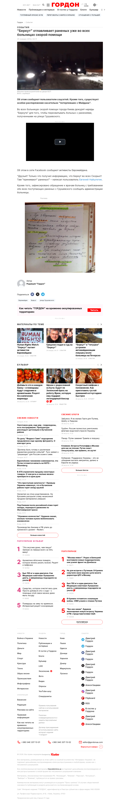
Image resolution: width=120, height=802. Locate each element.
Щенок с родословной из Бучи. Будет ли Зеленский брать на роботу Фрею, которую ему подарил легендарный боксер (58, 392)
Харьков (64, 658)
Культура (21, 663)
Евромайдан (23, 300)
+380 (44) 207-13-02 (61, 742)
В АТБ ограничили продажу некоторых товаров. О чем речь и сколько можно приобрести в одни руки (35, 474)
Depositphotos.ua (54, 769)
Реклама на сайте (25, 710)
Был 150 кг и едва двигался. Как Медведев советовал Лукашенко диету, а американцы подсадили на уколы (84, 587)
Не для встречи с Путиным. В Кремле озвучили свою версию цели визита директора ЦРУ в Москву (85, 572)
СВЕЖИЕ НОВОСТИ (27, 418)
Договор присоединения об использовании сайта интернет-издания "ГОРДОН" (48, 731)
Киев (62, 638)
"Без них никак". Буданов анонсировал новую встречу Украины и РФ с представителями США (85, 611)
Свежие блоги (70, 414)
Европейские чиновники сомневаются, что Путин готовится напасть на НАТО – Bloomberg (37, 463)
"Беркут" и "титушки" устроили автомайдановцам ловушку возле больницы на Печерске (88, 350)
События (29, 22)
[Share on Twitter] (37, 294)
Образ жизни (23, 673)
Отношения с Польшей (89, 15)
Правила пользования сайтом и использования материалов (48, 707)
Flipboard (90, 698)
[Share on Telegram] (43, 294)
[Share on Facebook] (32, 294)
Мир (19, 653)
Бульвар (94, 9)
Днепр (63, 663)
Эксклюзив (44, 671)
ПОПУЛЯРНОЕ (69, 551)
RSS (87, 703)
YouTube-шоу (45, 691)
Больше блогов (82, 470)
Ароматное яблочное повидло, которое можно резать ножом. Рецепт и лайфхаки (40, 562)
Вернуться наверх (89, 747)
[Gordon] (65, 5)
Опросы (42, 686)
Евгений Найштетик (90, 179)
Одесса (63, 648)
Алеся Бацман (92, 685)
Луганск (64, 673)
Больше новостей (37, 535)
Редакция (21, 705)
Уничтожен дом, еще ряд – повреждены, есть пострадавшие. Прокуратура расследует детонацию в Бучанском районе (36, 428)
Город (62, 633)
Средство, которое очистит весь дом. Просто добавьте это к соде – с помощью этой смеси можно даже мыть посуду (40, 592)
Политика (21, 643)
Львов (63, 643)
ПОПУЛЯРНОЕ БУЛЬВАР (30, 541)
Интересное (22, 688)
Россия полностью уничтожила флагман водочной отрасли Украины (79, 429)
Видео (42, 681)
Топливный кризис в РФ (31, 15)
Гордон (20, 22)
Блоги (83, 9)
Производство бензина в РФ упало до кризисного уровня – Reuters (34, 528)
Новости (21, 9)
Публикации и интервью (41, 9)
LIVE (41, 666)
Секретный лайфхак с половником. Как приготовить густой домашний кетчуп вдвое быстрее (89, 390)
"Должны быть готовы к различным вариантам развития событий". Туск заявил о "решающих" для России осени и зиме (38, 451)
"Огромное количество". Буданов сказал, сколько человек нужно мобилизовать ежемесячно (37, 518)
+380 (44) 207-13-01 (30, 742)
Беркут (33, 300)
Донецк (63, 653)
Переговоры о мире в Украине (61, 15)
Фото (41, 676)
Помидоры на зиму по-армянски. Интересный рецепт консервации (38, 604)
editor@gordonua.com (93, 742)
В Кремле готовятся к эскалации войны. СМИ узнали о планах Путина (84, 599)
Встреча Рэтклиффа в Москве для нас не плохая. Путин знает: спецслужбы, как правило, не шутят (80, 448)
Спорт (20, 658)
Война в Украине (25, 638)
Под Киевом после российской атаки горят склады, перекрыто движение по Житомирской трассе (37, 507)
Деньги (20, 648)
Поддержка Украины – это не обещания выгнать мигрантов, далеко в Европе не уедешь (80, 460)
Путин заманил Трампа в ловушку (80, 438)
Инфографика (23, 683)
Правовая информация (23, 716)
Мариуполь (65, 668)
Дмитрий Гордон (90, 639)
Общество (63, 404)
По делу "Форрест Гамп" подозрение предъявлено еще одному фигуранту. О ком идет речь (36, 440)
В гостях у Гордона (67, 9)
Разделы (42, 633)
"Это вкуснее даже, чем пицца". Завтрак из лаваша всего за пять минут (37, 549)
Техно (20, 668)
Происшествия (24, 678)
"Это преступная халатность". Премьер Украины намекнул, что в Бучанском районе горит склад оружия (36, 485)
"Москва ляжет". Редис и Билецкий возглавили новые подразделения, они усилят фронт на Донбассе (84, 559)
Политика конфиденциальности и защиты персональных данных (48, 719)
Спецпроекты (45, 696)
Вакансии (21, 700)
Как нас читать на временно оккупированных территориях (25, 726)
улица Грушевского (47, 300)
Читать (94, 310)
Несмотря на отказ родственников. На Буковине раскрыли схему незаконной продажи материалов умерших (35, 496)
